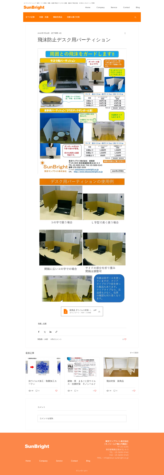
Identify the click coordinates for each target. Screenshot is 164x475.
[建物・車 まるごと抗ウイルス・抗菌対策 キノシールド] (82, 367)
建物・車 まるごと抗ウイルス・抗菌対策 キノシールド (82, 382)
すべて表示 (134, 353)
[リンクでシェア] (56, 332)
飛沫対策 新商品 (115, 381)
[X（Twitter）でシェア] (44, 332)
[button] (135, 17)
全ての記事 (30, 17)
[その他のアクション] (125, 33)
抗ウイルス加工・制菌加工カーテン (43, 382)
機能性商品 (57, 17)
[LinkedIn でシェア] (50, 332)
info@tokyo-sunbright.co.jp (116, 457)
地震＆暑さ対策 (73, 17)
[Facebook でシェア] (39, 332)
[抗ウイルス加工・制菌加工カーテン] (43, 367)
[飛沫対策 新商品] (121, 367)
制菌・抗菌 (43, 17)
